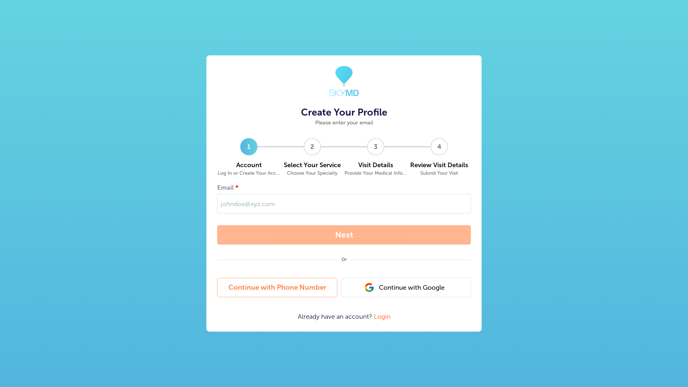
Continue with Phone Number (277, 287)
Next (344, 235)
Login (382, 316)
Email (225, 187)
